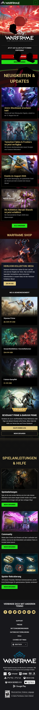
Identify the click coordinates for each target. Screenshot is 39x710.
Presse (19, 624)
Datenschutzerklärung (19, 632)
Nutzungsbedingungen (19, 628)
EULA (19, 636)
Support (19, 621)
